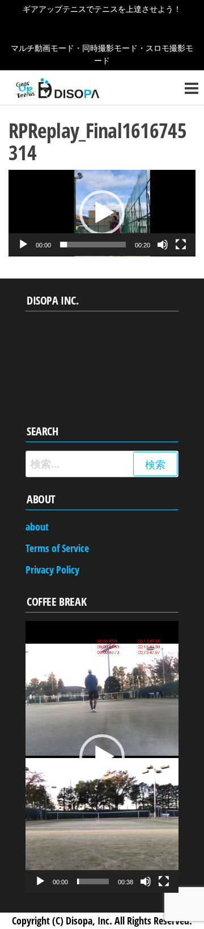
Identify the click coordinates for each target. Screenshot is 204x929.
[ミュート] (162, 244)
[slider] (93, 244)
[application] (102, 213)
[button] (102, 213)
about (37, 526)
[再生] (23, 244)
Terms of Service (57, 548)
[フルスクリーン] (180, 244)
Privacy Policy (52, 569)
